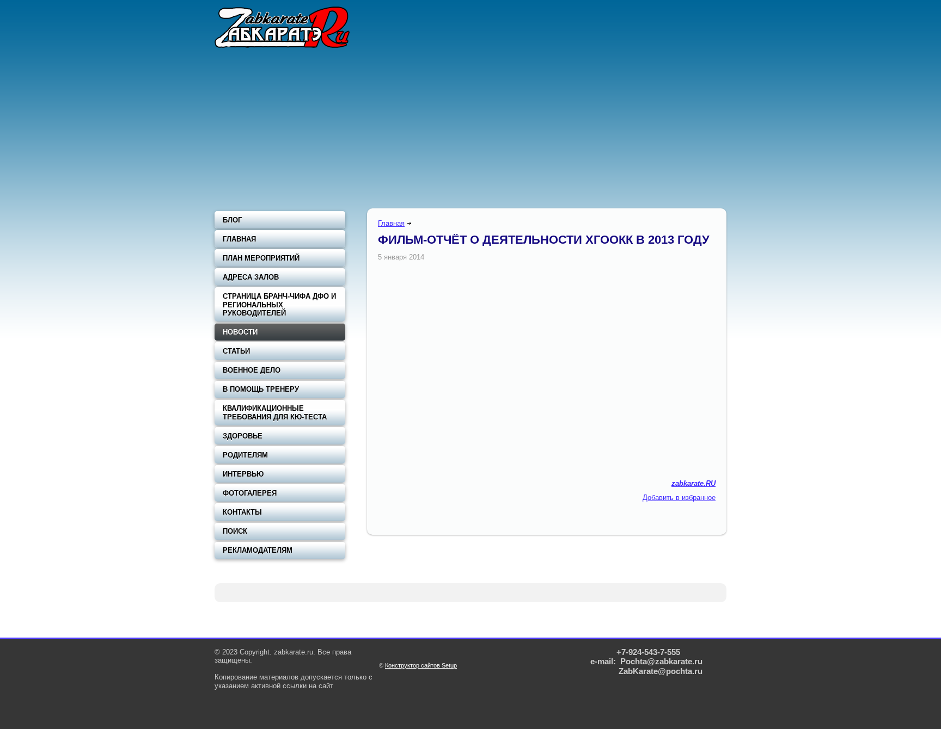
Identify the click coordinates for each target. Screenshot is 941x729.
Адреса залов (251, 277)
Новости (240, 332)
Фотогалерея (250, 493)
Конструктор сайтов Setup (421, 665)
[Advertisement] (470, 130)
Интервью (243, 474)
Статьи (236, 351)
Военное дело (251, 370)
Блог (232, 220)
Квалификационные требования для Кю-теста (275, 412)
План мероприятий (261, 258)
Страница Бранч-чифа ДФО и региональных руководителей (279, 304)
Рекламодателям (257, 550)
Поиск (235, 531)
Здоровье (242, 436)
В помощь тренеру (261, 389)
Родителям (245, 455)
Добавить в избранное (679, 497)
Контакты (242, 512)
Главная (391, 223)
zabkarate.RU (693, 483)
